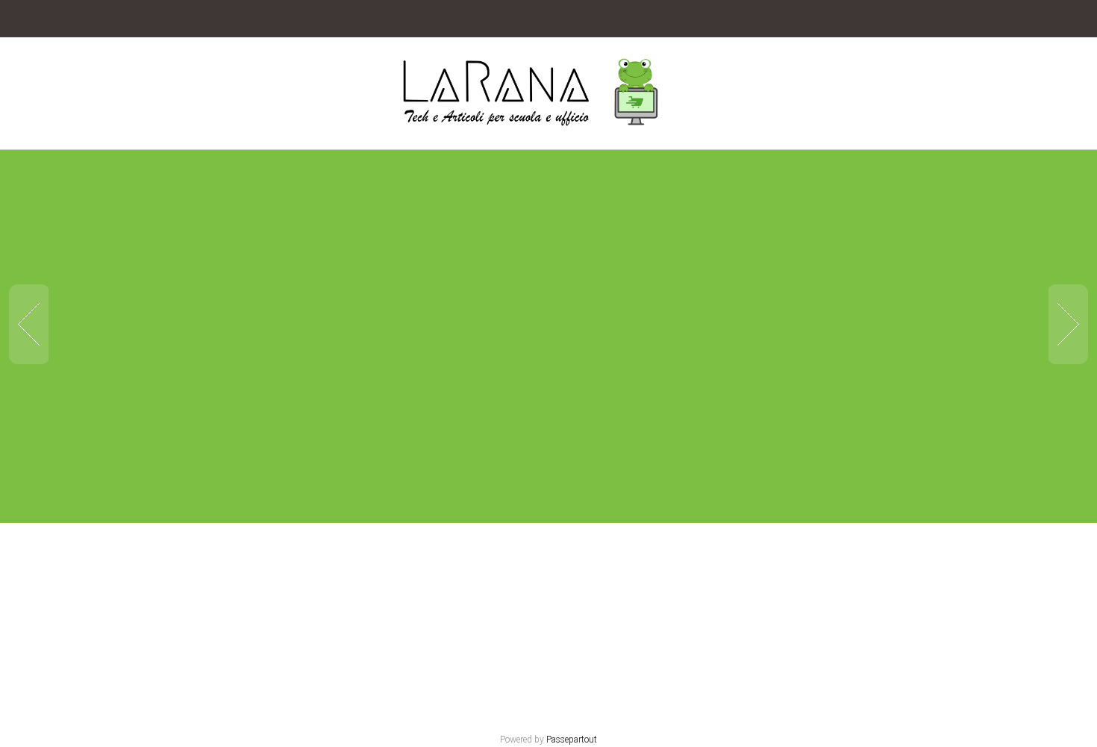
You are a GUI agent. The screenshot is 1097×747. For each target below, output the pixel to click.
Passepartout (571, 739)
